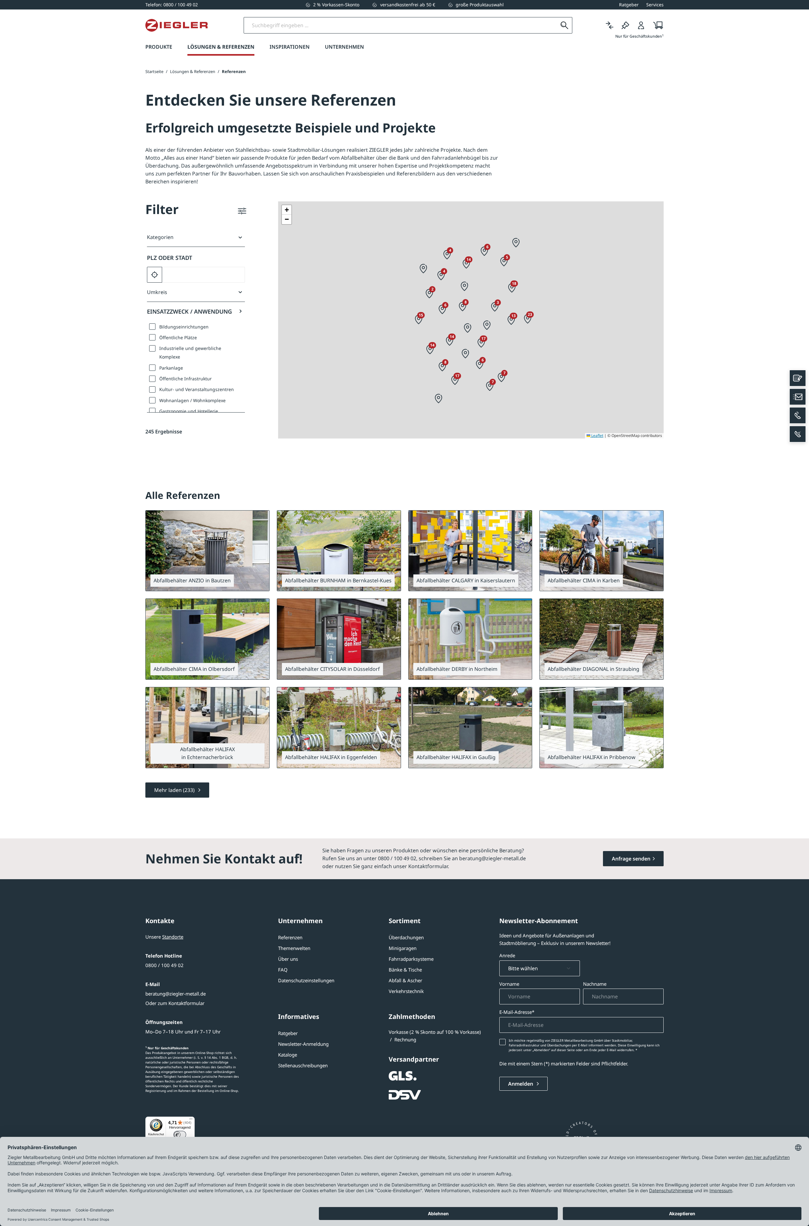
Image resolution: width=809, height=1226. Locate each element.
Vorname (509, 984)
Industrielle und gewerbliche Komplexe (190, 352)
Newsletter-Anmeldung (303, 1044)
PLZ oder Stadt (169, 257)
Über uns (288, 959)
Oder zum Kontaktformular (174, 1003)
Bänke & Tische (405, 969)
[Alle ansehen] (259, 580)
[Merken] (625, 25)
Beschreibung (306, 668)
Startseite (154, 71)
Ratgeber (288, 1033)
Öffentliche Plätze (178, 337)
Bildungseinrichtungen (184, 327)
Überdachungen (406, 937)
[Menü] (191, 1120)
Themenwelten (294, 948)
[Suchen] (564, 25)
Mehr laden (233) (175, 790)
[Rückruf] (797, 434)
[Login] (641, 25)
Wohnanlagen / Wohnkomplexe (192, 400)
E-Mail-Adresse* (516, 1012)
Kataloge (287, 1054)
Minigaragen (403, 948)
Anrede (507, 955)
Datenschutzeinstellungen (306, 980)
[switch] (179, 1134)
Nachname (594, 984)
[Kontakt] (797, 378)
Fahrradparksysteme (411, 959)
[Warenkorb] (656, 25)
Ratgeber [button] (629, 5)
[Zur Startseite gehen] (176, 25)
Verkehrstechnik (406, 991)
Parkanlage (171, 368)
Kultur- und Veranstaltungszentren (196, 389)
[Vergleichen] (609, 25)
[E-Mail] (797, 397)
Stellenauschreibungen (303, 1065)
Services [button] (655, 5)
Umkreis (157, 292)
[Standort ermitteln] (154, 275)
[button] (423, 269)
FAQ (283, 969)
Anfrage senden (631, 858)
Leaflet (596, 435)
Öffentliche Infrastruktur (185, 379)
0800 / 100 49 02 (164, 965)
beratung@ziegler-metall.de (175, 993)
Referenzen (290, 937)
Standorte (172, 937)
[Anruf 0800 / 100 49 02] (797, 415)
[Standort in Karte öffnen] (259, 520)
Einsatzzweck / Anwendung (189, 311)
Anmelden (521, 1083)
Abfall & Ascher (405, 980)
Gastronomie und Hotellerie (188, 411)
